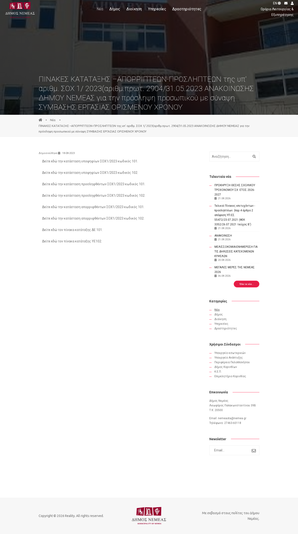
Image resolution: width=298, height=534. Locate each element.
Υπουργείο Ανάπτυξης (228, 357)
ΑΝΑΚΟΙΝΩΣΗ (223, 235)
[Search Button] (253, 156)
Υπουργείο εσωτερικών (230, 353)
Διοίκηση (134, 9)
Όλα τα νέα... (247, 284)
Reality (70, 516)
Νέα (100, 9)
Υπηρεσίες (157, 9)
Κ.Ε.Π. (218, 371)
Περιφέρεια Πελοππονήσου (232, 362)
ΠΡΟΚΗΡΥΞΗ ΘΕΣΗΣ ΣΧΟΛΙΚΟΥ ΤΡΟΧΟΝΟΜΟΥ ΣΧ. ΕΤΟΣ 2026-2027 (234, 190)
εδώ (54, 161)
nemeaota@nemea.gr (232, 418)
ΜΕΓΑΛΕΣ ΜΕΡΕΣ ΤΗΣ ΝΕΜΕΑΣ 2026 (234, 270)
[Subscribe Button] (253, 450)
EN (275, 3)
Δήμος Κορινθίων (225, 367)
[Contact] (285, 3)
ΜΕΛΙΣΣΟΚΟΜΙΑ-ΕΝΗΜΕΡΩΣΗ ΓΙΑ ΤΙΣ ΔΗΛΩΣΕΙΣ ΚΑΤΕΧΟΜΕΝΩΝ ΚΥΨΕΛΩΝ (235, 251)
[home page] (40, 120)
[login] (291, 3)
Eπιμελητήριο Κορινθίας (230, 376)
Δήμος (114, 9)
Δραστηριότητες (186, 9)
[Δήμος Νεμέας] (19, 9)
